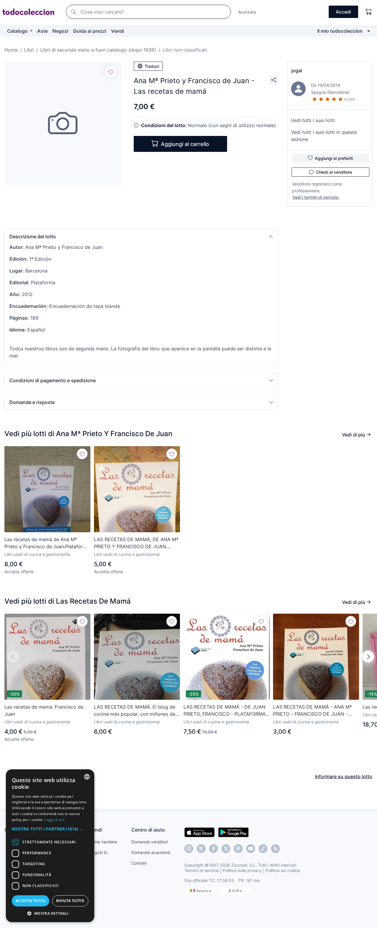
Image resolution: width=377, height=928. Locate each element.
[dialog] (50, 845)
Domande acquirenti (150, 852)
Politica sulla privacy (242, 870)
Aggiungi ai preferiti (334, 158)
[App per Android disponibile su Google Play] (233, 832)
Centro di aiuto (148, 830)
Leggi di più (54, 819)
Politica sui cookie (283, 870)
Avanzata (247, 11)
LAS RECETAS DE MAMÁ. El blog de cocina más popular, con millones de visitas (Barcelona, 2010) (134, 710)
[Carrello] (368, 12)
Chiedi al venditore (334, 172)
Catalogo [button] (18, 31)
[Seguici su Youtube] (250, 848)
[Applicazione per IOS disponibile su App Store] (199, 832)
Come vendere (103, 841)
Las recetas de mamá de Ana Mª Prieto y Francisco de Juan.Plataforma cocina (47, 543)
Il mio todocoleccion (340, 31)
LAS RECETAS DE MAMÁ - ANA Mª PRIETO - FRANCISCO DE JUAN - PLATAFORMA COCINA (312, 710)
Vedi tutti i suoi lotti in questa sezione (324, 135)
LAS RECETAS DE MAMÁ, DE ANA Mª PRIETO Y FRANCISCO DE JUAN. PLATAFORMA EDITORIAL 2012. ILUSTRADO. (136, 543)
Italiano (202, 890)
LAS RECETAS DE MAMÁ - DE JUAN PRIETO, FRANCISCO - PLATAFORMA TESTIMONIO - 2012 (224, 710)
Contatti (139, 862)
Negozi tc (98, 852)
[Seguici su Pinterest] (238, 848)
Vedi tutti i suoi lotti (313, 120)
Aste (42, 31)
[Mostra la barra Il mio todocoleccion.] (368, 31)
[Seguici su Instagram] (188, 848)
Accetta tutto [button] (30, 900)
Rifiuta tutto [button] (70, 900)
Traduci (152, 66)
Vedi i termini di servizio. (315, 197)
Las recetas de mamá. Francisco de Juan (43, 710)
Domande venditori (149, 841)
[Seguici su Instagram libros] (201, 848)
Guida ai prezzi (89, 31)
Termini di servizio (201, 870)
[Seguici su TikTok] (263, 848)
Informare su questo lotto (343, 776)
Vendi (117, 31)
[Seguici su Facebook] (213, 848)
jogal (296, 70)
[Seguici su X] (225, 848)
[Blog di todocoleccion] (275, 848)
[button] (141, 236)
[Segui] (110, 71)
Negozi (60, 31)
